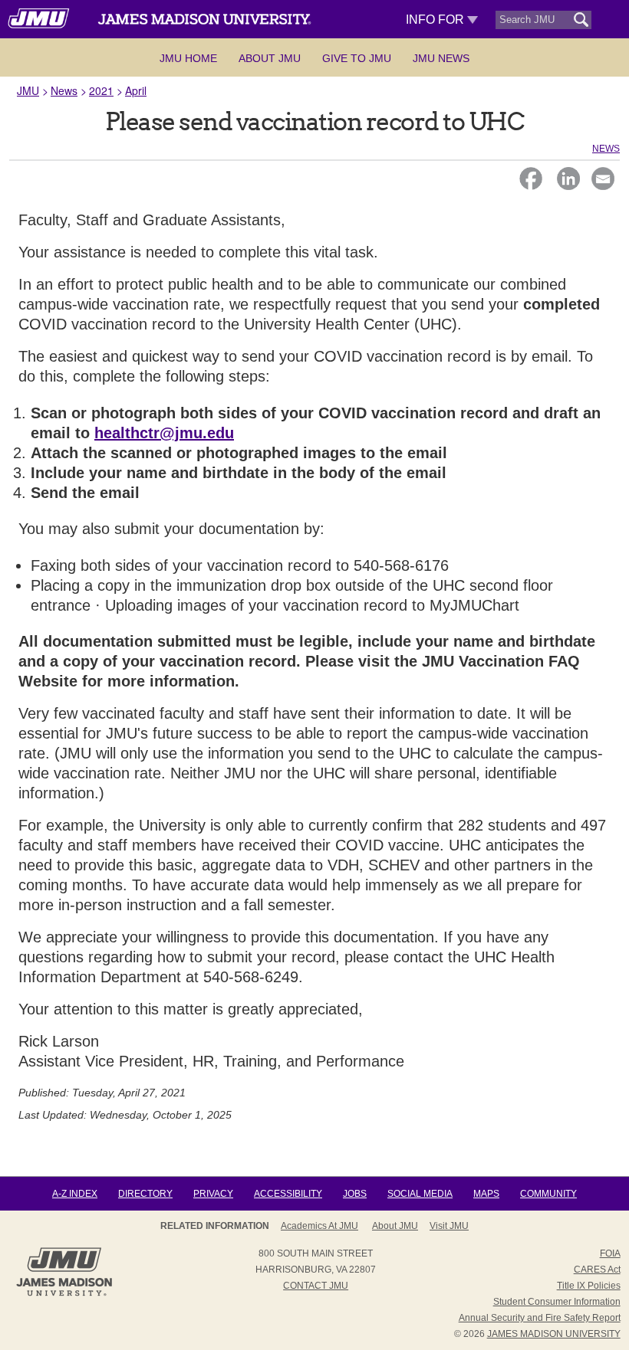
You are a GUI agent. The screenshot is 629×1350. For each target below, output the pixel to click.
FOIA (610, 1253)
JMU (28, 90)
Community (548, 1193)
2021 (101, 90)
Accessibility (288, 1193)
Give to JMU (356, 58)
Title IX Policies (589, 1285)
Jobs (355, 1193)
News (64, 90)
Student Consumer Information (557, 1301)
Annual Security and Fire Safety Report (540, 1317)
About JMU (270, 58)
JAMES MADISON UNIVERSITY (554, 1334)
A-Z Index (74, 1193)
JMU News (441, 58)
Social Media (420, 1193)
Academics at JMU (319, 1226)
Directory (145, 1193)
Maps (486, 1193)
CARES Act (597, 1269)
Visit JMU (449, 1226)
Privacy (213, 1193)
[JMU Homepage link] (64, 1294)
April (136, 90)
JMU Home (188, 58)
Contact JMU (315, 1285)
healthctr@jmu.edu (164, 432)
